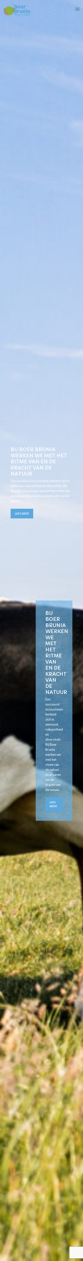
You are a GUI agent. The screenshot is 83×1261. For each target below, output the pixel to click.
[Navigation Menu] (77, 9)
